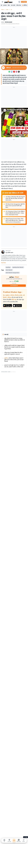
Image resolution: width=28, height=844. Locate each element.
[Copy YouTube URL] (14, 72)
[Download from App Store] (17, 305)
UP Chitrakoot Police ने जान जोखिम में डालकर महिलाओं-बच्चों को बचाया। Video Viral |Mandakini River (15, 213)
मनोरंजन (12, 295)
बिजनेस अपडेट (18, 295)
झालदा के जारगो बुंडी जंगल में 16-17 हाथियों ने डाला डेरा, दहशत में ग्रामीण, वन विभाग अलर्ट (14, 366)
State (7, 9)
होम (1, 5)
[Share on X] (19, 72)
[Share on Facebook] (12, 72)
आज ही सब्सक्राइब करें (14, 285)
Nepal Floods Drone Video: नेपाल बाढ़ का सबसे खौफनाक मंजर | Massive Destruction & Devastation (15, 220)
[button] (14, 56)
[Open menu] (2, 2)
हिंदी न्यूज (14, 299)
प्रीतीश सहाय (10, 252)
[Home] (8, 2)
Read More (3, 262)
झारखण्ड (5, 5)
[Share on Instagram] (16, 72)
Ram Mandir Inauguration (12, 272)
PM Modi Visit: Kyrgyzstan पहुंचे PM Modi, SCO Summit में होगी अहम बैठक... (15, 205)
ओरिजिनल (25, 5)
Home (2, 9)
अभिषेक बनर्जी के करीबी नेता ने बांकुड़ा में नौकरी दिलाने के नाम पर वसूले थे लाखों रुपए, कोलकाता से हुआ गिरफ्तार (14, 347)
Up (11, 9)
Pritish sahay (8, 22)
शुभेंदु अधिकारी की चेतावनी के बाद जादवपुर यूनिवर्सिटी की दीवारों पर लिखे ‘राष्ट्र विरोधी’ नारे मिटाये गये (14, 340)
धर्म (23, 295)
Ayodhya (8, 267)
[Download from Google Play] (7, 305)
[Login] (14, 840)
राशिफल (9, 297)
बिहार (9, 5)
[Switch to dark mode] (19, 2)
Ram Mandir (9, 270)
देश (4, 295)
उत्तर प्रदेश (13, 5)
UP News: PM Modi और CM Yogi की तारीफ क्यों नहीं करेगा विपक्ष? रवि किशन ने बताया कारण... (15, 198)
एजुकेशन (7, 295)
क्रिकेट (5, 297)
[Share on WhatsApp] (9, 72)
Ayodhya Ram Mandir (18, 267)
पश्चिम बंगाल (18, 5)
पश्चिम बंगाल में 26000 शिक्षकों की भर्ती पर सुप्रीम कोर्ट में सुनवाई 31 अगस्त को (13, 353)
